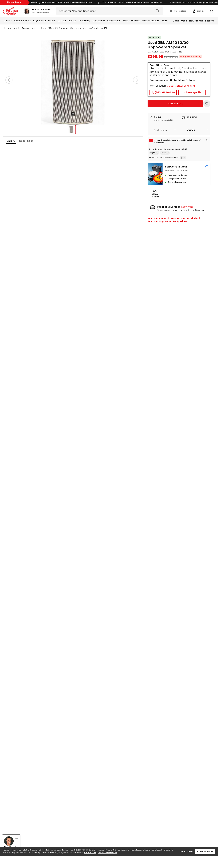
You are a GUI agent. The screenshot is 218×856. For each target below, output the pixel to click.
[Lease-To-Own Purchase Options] (183, 157)
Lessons (209, 20)
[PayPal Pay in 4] (154, 153)
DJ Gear (62, 20)
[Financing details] (207, 140)
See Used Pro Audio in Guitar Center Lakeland (174, 218)
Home (6, 28)
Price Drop (154, 37)
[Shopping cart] (211, 11)
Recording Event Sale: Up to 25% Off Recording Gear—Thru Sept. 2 (63, 2)
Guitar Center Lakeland (181, 85)
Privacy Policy (81, 850)
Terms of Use (90, 853)
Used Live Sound (38, 28)
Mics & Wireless (131, 20)
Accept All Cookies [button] (205, 851)
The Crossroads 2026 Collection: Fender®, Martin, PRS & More (132, 2)
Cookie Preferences (107, 853)
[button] (37, 11)
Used (184, 20)
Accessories (113, 20)
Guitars (8, 20)
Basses (72, 20)
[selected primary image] (72, 80)
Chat (33, 12)
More (164, 20)
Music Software (150, 20)
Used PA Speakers (58, 28)
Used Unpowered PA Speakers (86, 28)
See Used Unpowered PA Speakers (167, 221)
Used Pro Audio (20, 28)
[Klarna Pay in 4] (165, 153)
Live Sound (99, 20)
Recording (84, 20)
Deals (176, 20)
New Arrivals (196, 20)
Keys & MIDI (39, 20)
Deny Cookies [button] (186, 851)
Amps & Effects (22, 20)
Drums (51, 20)
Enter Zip (191, 130)
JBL (106, 28)
